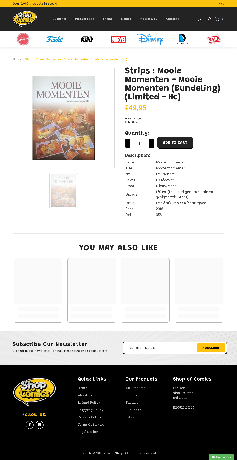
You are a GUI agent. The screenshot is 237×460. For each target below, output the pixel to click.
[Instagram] (40, 425)
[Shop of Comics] (23, 39)
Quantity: (137, 133)
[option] (23, 39)
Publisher (59, 19)
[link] (38, 309)
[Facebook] (30, 425)
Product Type (84, 19)
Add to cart (175, 143)
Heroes (126, 19)
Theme (107, 19)
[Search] (210, 19)
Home (17, 59)
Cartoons (172, 19)
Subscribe (211, 348)
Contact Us (223, 456)
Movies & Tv (149, 19)
